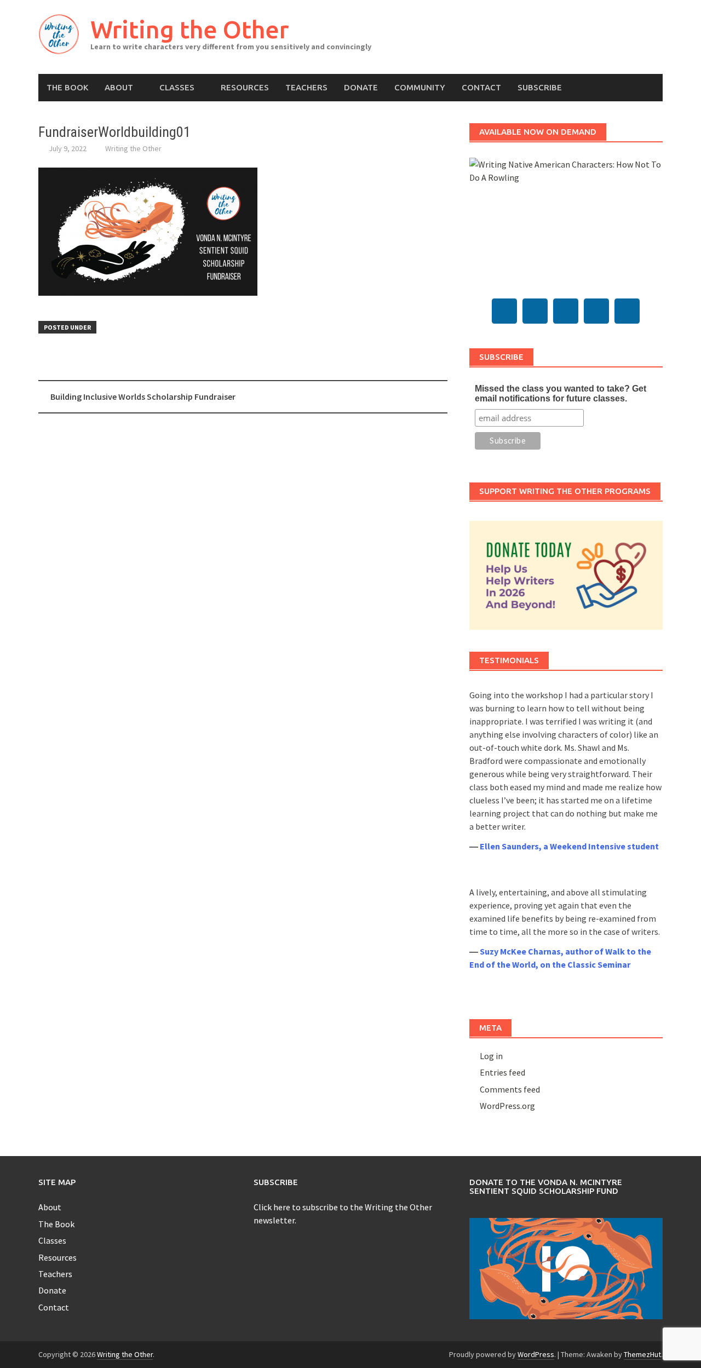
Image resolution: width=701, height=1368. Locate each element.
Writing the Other (189, 29)
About (119, 87)
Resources (245, 87)
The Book (67, 87)
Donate (361, 87)
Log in (491, 1055)
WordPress (536, 1354)
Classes (176, 87)
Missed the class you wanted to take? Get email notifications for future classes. (560, 393)
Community (419, 87)
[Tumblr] (535, 311)
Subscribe (540, 87)
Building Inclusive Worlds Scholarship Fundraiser (142, 396)
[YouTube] (565, 311)
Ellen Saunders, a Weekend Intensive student (569, 846)
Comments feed (510, 1089)
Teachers (306, 87)
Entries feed (502, 1072)
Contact (481, 87)
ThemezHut (642, 1354)
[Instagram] (596, 311)
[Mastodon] (504, 311)
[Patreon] (627, 311)
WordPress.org (507, 1105)
